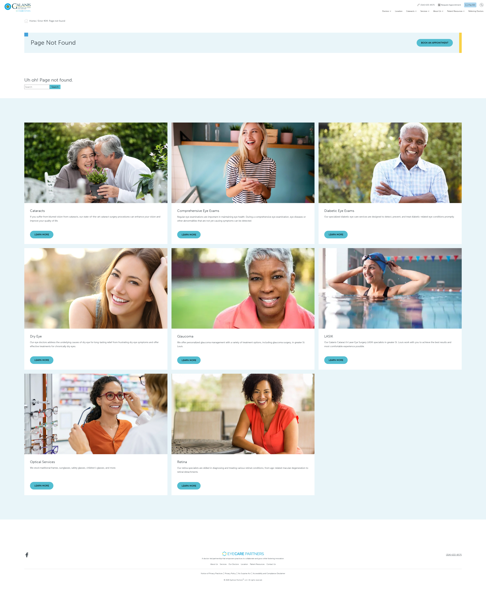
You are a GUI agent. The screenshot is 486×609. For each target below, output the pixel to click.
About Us (437, 11)
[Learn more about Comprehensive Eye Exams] (243, 162)
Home (32, 20)
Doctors (385, 11)
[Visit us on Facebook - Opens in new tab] (26, 554)
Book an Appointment (434, 42)
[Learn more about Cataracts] (95, 162)
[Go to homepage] (18, 7)
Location (398, 11)
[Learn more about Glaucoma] (243, 288)
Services (423, 11)
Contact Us (271, 564)
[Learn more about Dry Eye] (95, 288)
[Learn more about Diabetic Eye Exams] (390, 162)
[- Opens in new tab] (243, 553)
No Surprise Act (244, 573)
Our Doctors (234, 564)
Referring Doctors (475, 11)
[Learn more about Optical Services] (95, 413)
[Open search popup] (481, 5)
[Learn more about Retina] (243, 413)
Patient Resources (454, 11)
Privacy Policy (230, 573)
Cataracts (410, 11)
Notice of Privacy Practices (212, 573)
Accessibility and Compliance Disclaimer (269, 573)
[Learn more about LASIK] (390, 288)
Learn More (41, 234)
